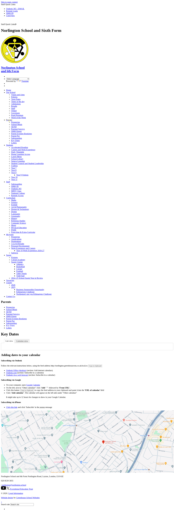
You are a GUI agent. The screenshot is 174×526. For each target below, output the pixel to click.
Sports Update (17, 262)
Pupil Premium (17, 115)
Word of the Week (18, 118)
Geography (15, 216)
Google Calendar (33, 385)
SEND (14, 127)
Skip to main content (9, 2)
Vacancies (10, 280)
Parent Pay (15, 136)
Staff (13, 108)
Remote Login (12, 11)
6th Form (10, 234)
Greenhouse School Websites (28, 498)
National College (18, 193)
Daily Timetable (17, 152)
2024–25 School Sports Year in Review (27, 278)
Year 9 (13, 173)
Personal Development (20, 246)
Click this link (11, 407)
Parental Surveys (18, 129)
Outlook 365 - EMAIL (15, 9)
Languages (15, 214)
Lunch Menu (16, 157)
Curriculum (10, 198)
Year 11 (14, 179)
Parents (9, 120)
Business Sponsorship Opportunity (30, 289)
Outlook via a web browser (17, 375)
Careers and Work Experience (23, 150)
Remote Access (17, 195)
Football (19, 271)
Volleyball (20, 276)
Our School (10, 92)
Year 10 (14, 177)
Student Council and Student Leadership (27, 163)
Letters (14, 143)
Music (13, 225)
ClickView (10, 16)
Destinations (16, 241)
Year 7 (13, 168)
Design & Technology (20, 209)
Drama (14, 212)
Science (14, 202)
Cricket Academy (18, 260)
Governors (15, 113)
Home (8, 90)
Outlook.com (11, 373)
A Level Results (17, 244)
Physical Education (19, 228)
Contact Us (10, 296)
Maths (13, 200)
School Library (17, 159)
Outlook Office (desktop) (16, 370)
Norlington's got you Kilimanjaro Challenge (34, 294)
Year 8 (13, 170)
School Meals (16, 124)
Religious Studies (18, 221)
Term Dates (16, 99)
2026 (13, 285)
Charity (9, 283)
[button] (15, 24)
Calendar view (22, 341)
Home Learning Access (20, 154)
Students (9, 145)
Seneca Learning (18, 161)
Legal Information (16, 493)
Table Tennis (21, 273)
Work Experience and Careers (23, 248)
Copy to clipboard (95, 366)
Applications (16, 239)
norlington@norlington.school (14, 485)
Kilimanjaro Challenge (25, 292)
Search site (5, 504)
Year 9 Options (22, 175)
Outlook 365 (16, 189)
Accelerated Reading (19, 147)
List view (9, 341)
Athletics (19, 264)
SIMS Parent (16, 131)
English (14, 205)
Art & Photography (19, 207)
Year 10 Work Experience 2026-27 (30, 250)
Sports (8, 255)
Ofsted (14, 111)
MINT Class (16, 191)
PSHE (13, 230)
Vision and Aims (18, 95)
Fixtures (14, 257)
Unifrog (14, 166)
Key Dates (15, 140)
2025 (13, 287)
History (14, 218)
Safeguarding (16, 138)
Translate (25, 81)
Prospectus (15, 122)
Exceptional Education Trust (21, 489)
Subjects (14, 253)
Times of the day (18, 101)
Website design (7, 498)
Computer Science (18, 223)
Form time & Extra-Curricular (23, 232)
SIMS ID (10, 13)
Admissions (16, 104)
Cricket (19, 269)
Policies (14, 97)
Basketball (20, 267)
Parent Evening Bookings (21, 134)
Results (14, 106)
